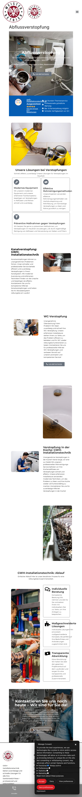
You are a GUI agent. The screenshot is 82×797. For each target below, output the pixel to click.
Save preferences (46, 787)
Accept (42, 781)
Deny (52, 781)
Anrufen (14, 793)
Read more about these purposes (50, 776)
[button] (75, 744)
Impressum (41, 791)
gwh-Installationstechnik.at (37, 100)
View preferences (66, 781)
